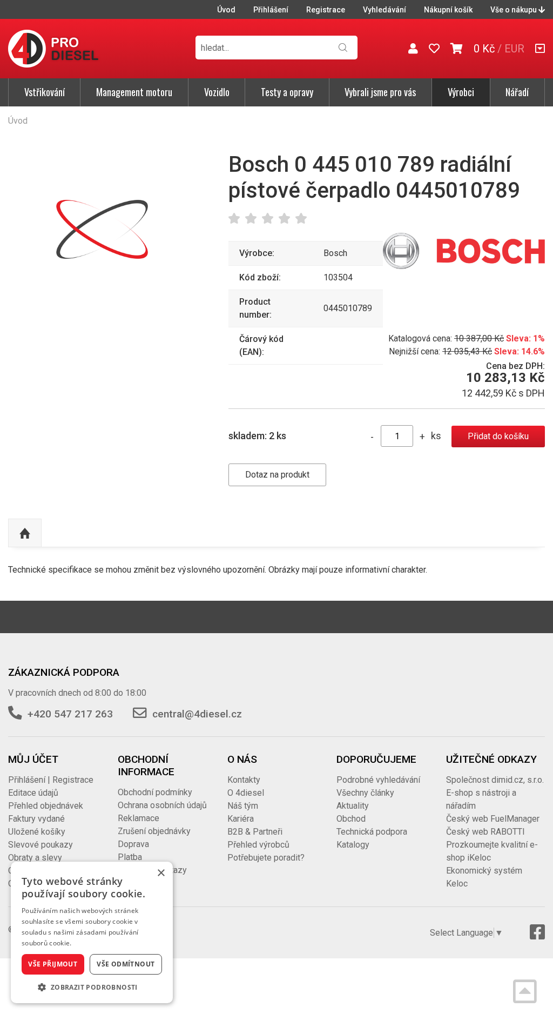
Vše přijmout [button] (52, 964)
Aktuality (352, 806)
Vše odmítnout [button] (125, 964)
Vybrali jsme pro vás (380, 92)
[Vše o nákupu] (540, 49)
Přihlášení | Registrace (50, 780)
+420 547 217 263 (70, 714)
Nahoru (25, 533)
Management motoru (134, 92)
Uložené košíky (36, 832)
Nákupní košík (448, 9)
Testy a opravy (287, 92)
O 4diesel (245, 793)
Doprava (133, 844)
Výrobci (461, 92)
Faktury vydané (36, 819)
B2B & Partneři (254, 832)
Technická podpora (371, 832)
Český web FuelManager (492, 819)
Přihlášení (270, 9)
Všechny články (365, 793)
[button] (92, 987)
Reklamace (138, 818)
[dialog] (92, 932)
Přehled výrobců (258, 845)
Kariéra (240, 819)
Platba (130, 857)
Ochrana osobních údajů (162, 805)
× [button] (161, 873)
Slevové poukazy (40, 845)
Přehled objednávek (45, 806)
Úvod (226, 9)
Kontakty (243, 780)
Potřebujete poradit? (266, 857)
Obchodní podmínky (155, 792)
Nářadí (517, 92)
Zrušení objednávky (154, 831)
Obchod (351, 819)
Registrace (325, 9)
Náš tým (242, 806)
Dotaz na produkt (277, 474)
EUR (514, 48)
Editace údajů (33, 793)
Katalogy (352, 845)
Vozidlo (217, 92)
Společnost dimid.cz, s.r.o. (495, 780)
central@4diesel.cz (197, 714)
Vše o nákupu (514, 9)
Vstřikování (44, 92)
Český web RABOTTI (485, 832)
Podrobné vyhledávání (378, 780)
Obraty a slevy (35, 857)
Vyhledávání (384, 9)
